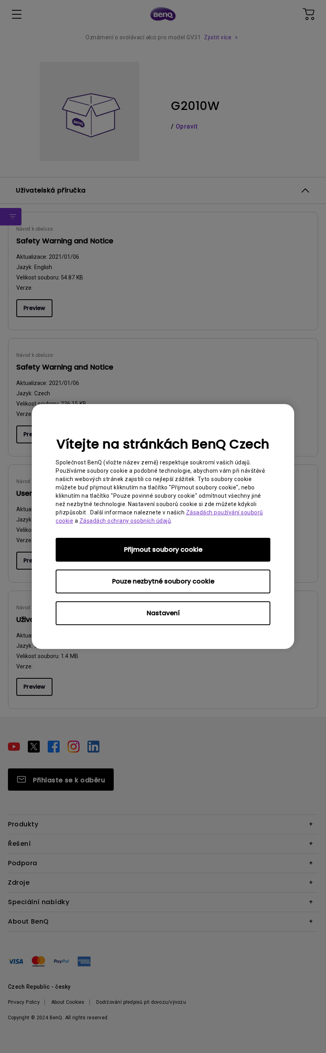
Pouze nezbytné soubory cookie (163, 581)
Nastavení (163, 613)
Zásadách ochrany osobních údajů (125, 521)
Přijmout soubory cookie (163, 549)
